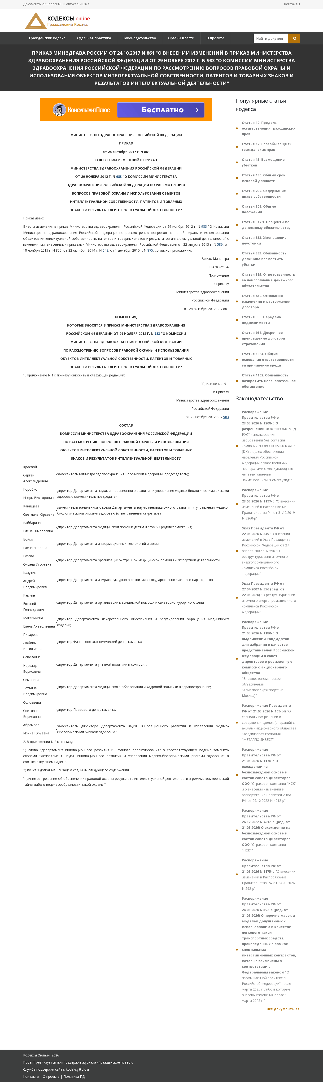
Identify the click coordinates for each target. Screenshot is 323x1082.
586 (220, 244)
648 (105, 250)
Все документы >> (283, 1009)
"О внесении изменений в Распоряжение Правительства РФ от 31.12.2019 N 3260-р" (268, 504)
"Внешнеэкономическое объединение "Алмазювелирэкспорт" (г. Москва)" (268, 659)
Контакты (292, 4)
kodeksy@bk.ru (77, 1069)
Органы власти (181, 38)
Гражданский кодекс (47, 38)
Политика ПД (74, 1076)
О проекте (215, 38)
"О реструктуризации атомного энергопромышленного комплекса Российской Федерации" (269, 597)
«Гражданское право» (114, 1062)
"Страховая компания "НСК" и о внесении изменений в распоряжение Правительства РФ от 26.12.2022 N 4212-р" (269, 775)
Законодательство (139, 38)
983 (119, 176)
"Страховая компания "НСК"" (266, 830)
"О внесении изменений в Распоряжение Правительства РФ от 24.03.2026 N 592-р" (268, 874)
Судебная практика (94, 38)
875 (150, 250)
